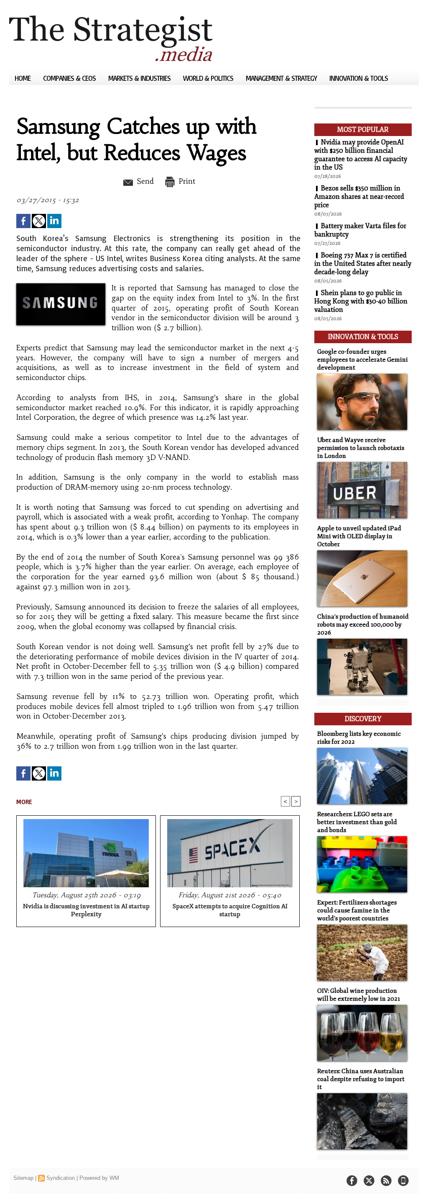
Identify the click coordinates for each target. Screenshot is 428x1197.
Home (23, 78)
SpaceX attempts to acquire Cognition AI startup (230, 910)
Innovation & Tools (358, 78)
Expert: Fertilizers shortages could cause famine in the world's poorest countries (357, 910)
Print (185, 181)
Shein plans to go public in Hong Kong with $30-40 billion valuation (361, 301)
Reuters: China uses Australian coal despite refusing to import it (361, 1079)
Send (144, 181)
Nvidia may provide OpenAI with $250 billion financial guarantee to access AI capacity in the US (360, 155)
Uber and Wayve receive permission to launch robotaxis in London (360, 448)
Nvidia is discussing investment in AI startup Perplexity (86, 910)
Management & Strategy (282, 78)
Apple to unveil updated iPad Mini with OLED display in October (359, 536)
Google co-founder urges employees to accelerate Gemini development (362, 360)
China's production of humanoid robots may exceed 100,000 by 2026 (363, 625)
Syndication (60, 1178)
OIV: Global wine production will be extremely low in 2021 (358, 995)
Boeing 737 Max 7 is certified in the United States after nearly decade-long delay (362, 263)
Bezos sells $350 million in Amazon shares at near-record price (359, 196)
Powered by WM (99, 1178)
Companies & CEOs (70, 78)
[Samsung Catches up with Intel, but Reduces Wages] (60, 285)
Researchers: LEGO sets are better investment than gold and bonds (357, 822)
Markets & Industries (140, 78)
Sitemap (23, 1178)
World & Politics (209, 78)
